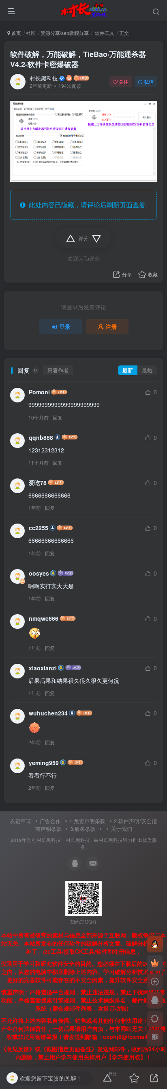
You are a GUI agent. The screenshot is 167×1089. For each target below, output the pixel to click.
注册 (111, 326)
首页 (15, 32)
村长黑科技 (44, 78)
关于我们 (121, 829)
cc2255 (38, 528)
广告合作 (50, 821)
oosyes (39, 573)
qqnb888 (41, 437)
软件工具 (104, 32)
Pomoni (39, 392)
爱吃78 (38, 482)
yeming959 (44, 763)
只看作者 (58, 370)
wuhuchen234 (48, 713)
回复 (57, 417)
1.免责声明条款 (87, 821)
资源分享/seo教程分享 (65, 32)
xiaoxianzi (43, 668)
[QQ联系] (155, 1000)
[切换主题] (155, 1019)
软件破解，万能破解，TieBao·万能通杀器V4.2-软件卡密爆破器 (78, 59)
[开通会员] (155, 963)
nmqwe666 (43, 618)
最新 (127, 370)
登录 (65, 326)
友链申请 (20, 821)
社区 (31, 32)
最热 (147, 370)
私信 (149, 81)
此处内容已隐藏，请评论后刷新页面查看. (86, 204)
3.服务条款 (83, 829)
